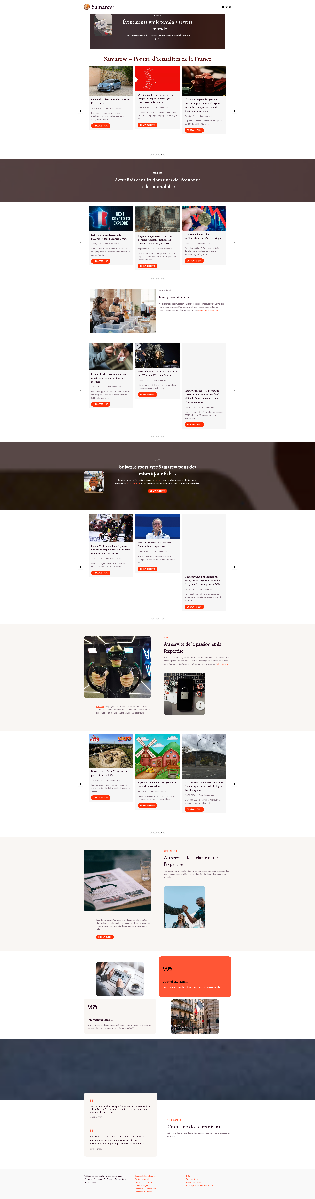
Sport (87, 1182)
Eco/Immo (108, 1179)
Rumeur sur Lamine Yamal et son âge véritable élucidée (109, 547)
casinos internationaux (208, 310)
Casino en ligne (141, 1185)
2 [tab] (154, 154)
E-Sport (189, 1176)
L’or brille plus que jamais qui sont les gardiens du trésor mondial (110, 239)
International (121, 1179)
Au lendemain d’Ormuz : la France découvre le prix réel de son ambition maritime (157, 379)
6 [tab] (163, 154)
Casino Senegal (142, 1179)
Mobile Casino (221, 664)
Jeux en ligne (192, 1179)
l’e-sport (158, 480)
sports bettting (133, 483)
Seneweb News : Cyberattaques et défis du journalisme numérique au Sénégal (110, 95)
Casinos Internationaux (145, 1176)
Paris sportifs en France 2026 (199, 1185)
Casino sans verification (145, 1188)
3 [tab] (156, 154)
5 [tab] (161, 154)
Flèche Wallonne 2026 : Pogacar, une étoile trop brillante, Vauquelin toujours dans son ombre (204, 549)
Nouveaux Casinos (194, 1182)
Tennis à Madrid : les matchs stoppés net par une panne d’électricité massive (153, 551)
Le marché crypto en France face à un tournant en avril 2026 (157, 235)
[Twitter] (226, 7)
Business (98, 1179)
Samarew (103, 7)
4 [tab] (159, 154)
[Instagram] (230, 7)
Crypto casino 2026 (144, 1182)
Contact (88, 1179)
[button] (80, 111)
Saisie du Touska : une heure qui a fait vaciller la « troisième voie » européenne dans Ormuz (109, 367)
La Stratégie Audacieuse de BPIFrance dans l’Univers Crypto (203, 236)
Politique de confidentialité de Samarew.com (103, 1176)
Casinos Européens (143, 1192)
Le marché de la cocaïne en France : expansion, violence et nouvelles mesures (204, 377)
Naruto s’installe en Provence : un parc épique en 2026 (203, 773)
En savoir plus (101, 125)
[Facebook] (223, 7)
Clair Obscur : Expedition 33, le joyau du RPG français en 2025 (108, 765)
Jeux (94, 1182)
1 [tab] (151, 154)
